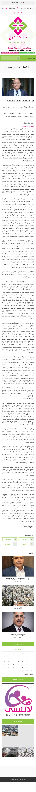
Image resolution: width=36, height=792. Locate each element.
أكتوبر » (26, 674)
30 (22, 671)
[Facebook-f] (21, 13)
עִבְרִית (12, 113)
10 (18, 661)
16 (22, 664)
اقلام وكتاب (6, 107)
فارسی (25, 113)
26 (8, 668)
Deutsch (13, 116)
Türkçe (5, 113)
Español (26, 116)
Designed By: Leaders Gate (18, 779)
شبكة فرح (18, 38)
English (32, 116)
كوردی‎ (18, 113)
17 (18, 664)
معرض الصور (18, 721)
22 (27, 668)
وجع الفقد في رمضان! (18, 635)
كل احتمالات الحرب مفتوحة (18, 67)
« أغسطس (31, 674)
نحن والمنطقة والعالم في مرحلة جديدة (18, 579)
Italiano (20, 116)
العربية (32, 113)
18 (13, 664)
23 (22, 668)
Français (7, 116)
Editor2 (32, 107)
